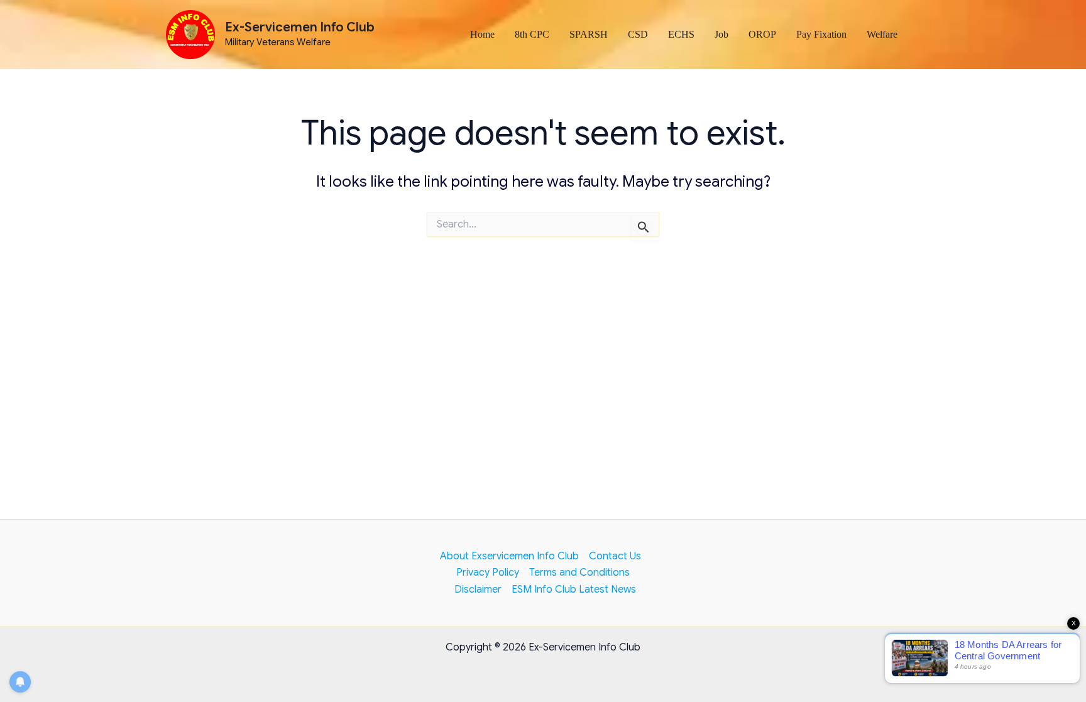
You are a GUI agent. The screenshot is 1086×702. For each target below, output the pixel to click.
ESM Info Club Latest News (574, 589)
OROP (762, 34)
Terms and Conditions (579, 572)
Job (721, 34)
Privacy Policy (487, 572)
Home (482, 34)
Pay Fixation (821, 34)
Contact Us (615, 556)
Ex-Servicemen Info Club (300, 27)
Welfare (882, 34)
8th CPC (532, 34)
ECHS (681, 34)
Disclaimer (478, 589)
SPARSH (588, 34)
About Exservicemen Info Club (509, 556)
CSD (638, 34)
